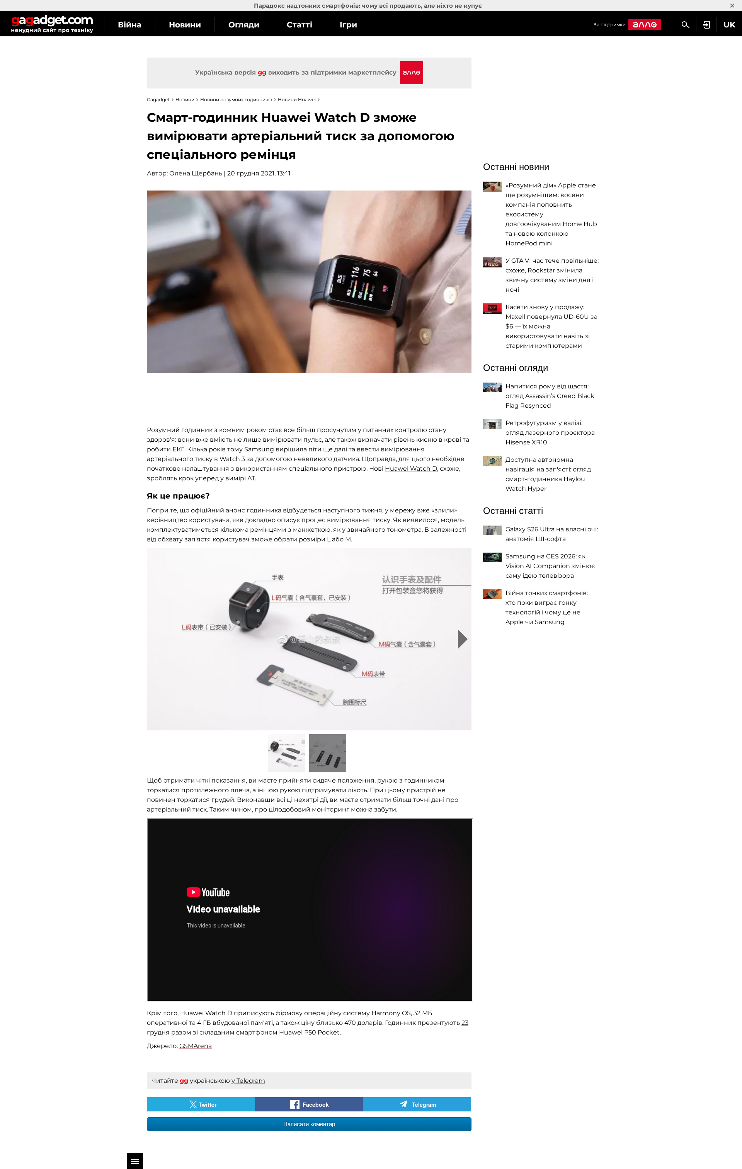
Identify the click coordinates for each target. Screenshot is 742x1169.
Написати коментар (309, 1124)
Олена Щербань (195, 173)
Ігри (348, 24)
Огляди (243, 24)
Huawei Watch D (411, 468)
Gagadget (52, 23)
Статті (299, 24)
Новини (185, 24)
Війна (129, 24)
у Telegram (248, 1080)
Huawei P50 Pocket (309, 1032)
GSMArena (195, 1046)
